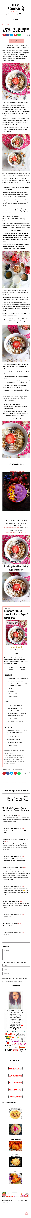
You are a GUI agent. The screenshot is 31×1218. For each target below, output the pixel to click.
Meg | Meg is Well (6, 867)
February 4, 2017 (7, 24)
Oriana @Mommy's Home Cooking (10, 839)
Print (16, 653)
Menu (16, 19)
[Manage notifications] (26, 1213)
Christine (5, 901)
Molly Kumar (6, 828)
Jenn (4, 815)
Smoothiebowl (23, 782)
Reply (19, 815)
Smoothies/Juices (11, 26)
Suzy (4, 923)
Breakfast (4, 26)
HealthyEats (13, 782)
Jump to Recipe (17, 41)
